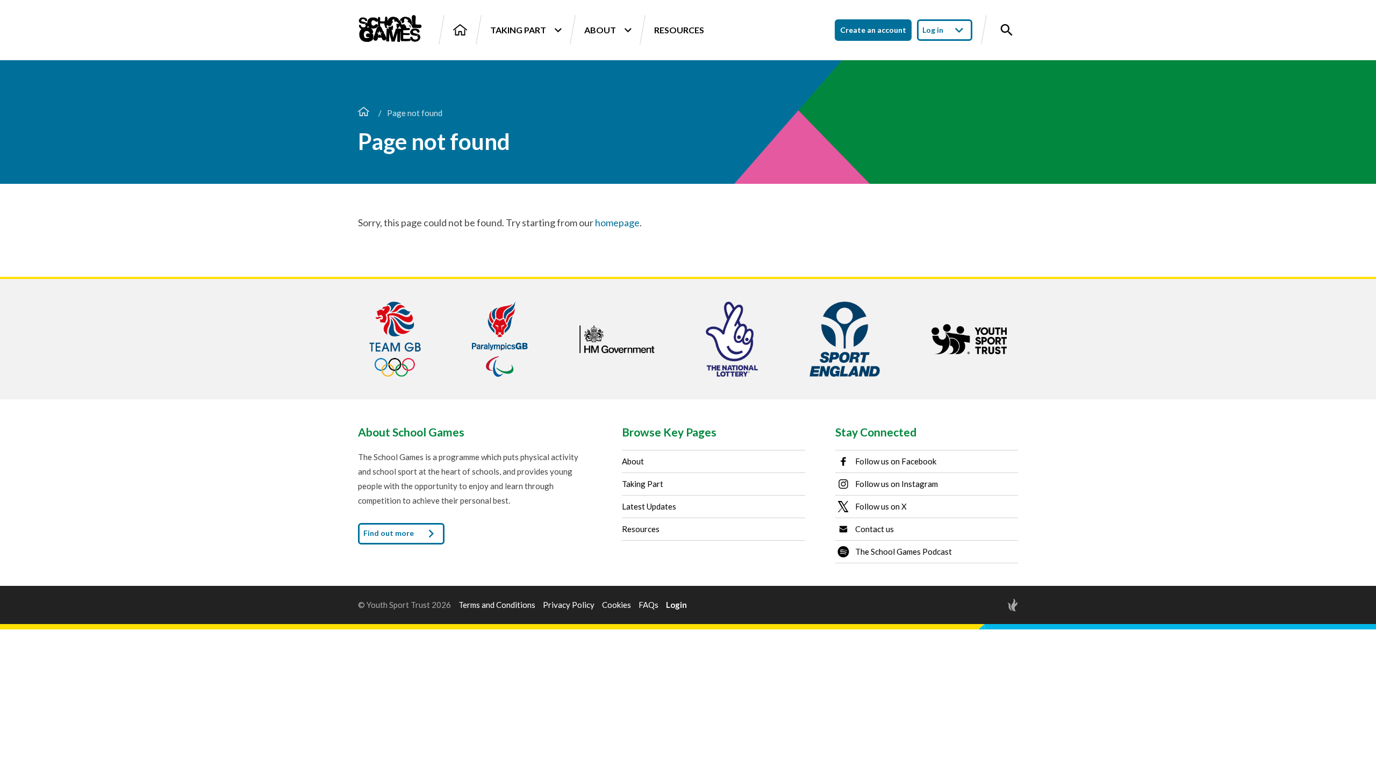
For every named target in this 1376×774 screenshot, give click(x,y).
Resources (679, 30)
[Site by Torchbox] (991, 605)
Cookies (616, 605)
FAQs (648, 605)
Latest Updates (649, 506)
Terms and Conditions (496, 605)
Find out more (389, 532)
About (600, 30)
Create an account (873, 29)
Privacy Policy (568, 605)
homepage (617, 222)
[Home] (460, 30)
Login (676, 605)
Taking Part (518, 30)
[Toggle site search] (1006, 30)
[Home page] (363, 113)
